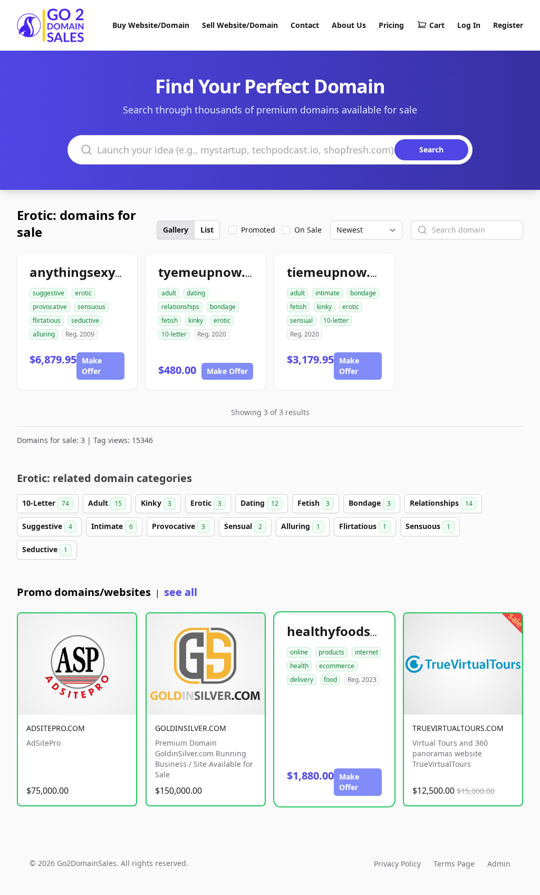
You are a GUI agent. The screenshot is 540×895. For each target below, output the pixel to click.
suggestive (48, 292)
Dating (259, 503)
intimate (327, 292)
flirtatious (47, 320)
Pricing (391, 25)
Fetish (313, 503)
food (330, 679)
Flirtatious (363, 526)
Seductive (45, 549)
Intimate (112, 526)
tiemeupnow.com (342, 272)
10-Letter (45, 503)
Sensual (243, 526)
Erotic (205, 503)
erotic (83, 292)
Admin (498, 864)
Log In (468, 25)
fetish (169, 320)
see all (180, 592)
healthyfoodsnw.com (353, 631)
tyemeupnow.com (215, 272)
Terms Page (454, 864)
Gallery (175, 230)
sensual (301, 320)
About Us (349, 25)
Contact (305, 25)
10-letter (174, 334)
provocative (50, 306)
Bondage (370, 503)
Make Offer (92, 365)
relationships (180, 306)
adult (168, 292)
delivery (301, 679)
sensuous (91, 306)
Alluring (300, 526)
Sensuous (428, 526)
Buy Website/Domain (150, 25)
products (331, 652)
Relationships (441, 503)
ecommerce (336, 665)
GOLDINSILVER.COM (190, 728)
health (299, 665)
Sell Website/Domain (240, 25)
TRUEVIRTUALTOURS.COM (458, 728)
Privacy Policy (397, 864)
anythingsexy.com (88, 272)
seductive (85, 320)
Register (508, 25)
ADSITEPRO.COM (55, 728)
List (207, 230)
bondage (223, 306)
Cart (437, 25)
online (299, 652)
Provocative (178, 526)
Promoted (258, 230)
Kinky (156, 503)
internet (366, 652)
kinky (195, 320)
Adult (105, 503)
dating (196, 292)
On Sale (308, 230)
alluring (44, 334)
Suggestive (47, 526)
